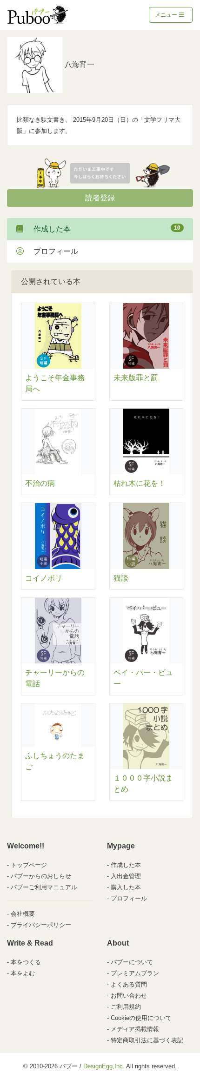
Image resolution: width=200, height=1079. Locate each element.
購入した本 (126, 887)
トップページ (29, 864)
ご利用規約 (126, 1006)
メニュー (167, 15)
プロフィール (52, 251)
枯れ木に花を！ (139, 483)
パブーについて (132, 962)
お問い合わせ (129, 995)
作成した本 (103, 229)
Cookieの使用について (141, 1017)
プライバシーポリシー (41, 924)
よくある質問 (129, 984)
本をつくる (26, 962)
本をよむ (23, 973)
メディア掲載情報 (135, 1029)
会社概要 (23, 913)
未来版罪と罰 (135, 378)
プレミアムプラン (135, 973)
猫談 (120, 578)
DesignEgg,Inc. (104, 1066)
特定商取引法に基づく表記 (147, 1040)
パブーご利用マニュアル (44, 887)
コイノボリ (43, 578)
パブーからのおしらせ (41, 876)
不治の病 (40, 483)
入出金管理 (126, 876)
